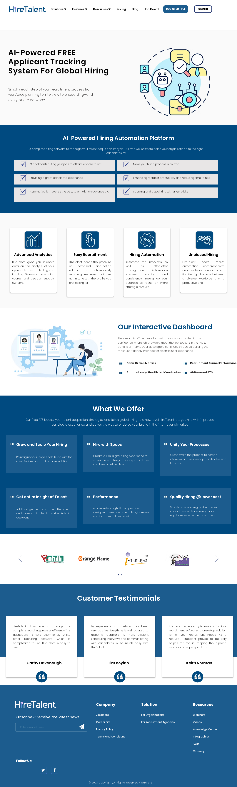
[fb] (54, 770)
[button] (175, 9)
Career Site (103, 722)
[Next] (216, 559)
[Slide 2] (118, 574)
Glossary (198, 751)
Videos (197, 722)
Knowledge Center (205, 729)
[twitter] (43, 770)
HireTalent (145, 782)
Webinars (199, 715)
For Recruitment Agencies (158, 722)
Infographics (201, 736)
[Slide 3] (121, 574)
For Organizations (152, 715)
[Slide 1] (115, 574)
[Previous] (20, 559)
